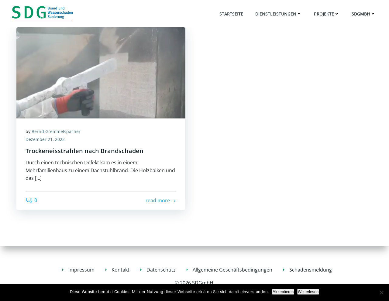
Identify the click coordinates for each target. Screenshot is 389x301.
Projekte (324, 14)
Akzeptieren (283, 291)
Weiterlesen (308, 291)
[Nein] (381, 292)
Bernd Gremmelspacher (56, 131)
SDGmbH (361, 14)
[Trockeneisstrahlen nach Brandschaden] (100, 72)
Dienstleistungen (275, 14)
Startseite (231, 14)
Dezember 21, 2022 (45, 139)
